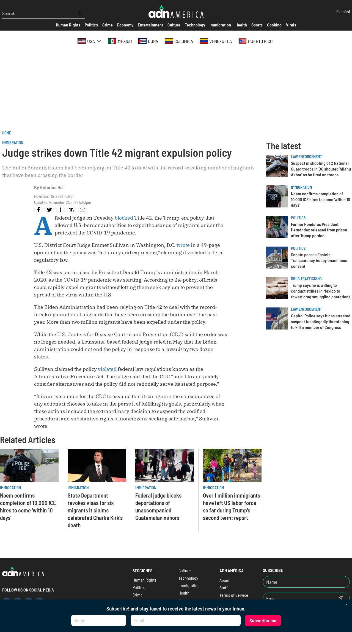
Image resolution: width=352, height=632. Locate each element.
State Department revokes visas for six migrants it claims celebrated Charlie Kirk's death (95, 510)
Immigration (12, 142)
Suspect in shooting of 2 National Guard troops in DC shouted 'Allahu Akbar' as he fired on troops (321, 168)
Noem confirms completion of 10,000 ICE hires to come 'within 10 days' (320, 199)
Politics (298, 217)
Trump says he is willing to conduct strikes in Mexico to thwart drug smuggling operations (320, 290)
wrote (184, 245)
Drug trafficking (306, 278)
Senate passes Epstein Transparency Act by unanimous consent (319, 260)
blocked (124, 218)
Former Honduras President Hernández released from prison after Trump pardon (319, 230)
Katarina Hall (52, 187)
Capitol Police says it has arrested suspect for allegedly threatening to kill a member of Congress (320, 321)
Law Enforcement (306, 156)
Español (343, 11)
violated (108, 369)
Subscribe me (262, 620)
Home (6, 133)
